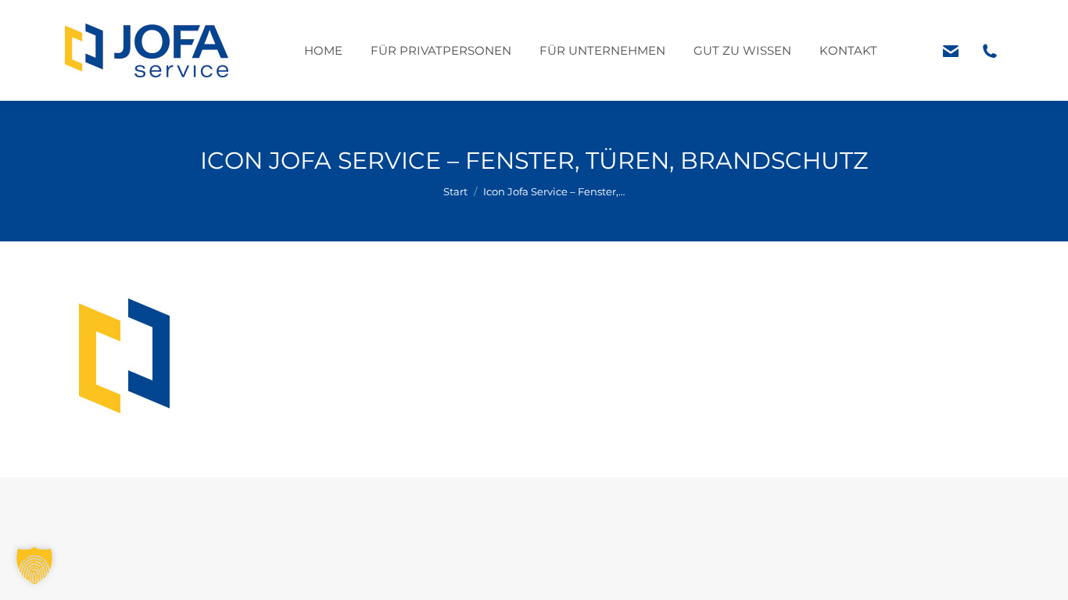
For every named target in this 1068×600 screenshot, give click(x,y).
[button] (34, 565)
